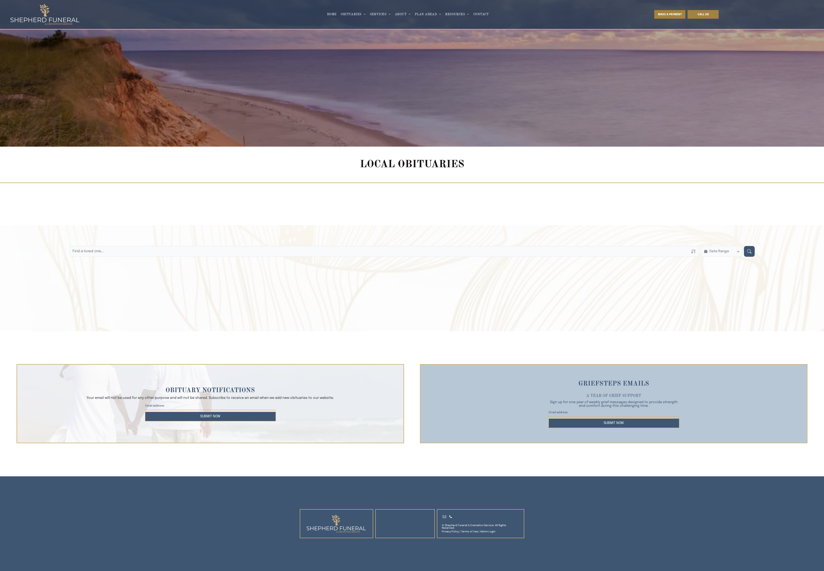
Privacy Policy (450, 531)
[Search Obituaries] (749, 251)
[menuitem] (332, 14)
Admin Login (487, 531)
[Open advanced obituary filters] (693, 251)
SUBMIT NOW (210, 416)
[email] (444, 517)
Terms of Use (469, 531)
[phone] (450, 517)
